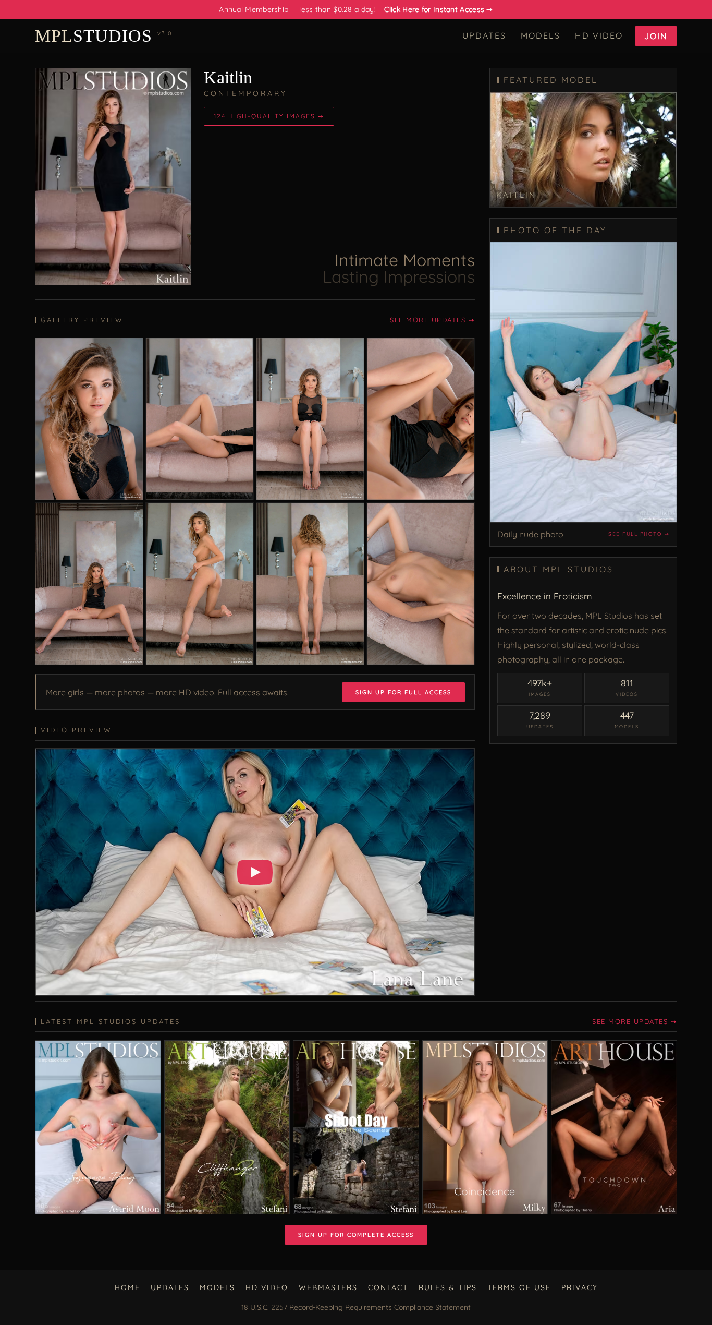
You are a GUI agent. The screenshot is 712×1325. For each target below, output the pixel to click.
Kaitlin (228, 77)
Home (127, 1287)
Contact (388, 1287)
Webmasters (328, 1287)
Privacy (579, 1287)
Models (540, 35)
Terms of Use (519, 1287)
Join (656, 36)
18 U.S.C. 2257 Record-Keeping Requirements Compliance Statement (356, 1307)
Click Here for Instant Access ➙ (438, 9)
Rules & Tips (448, 1287)
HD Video (599, 35)
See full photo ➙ (638, 534)
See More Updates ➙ (432, 320)
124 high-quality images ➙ (269, 116)
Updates (484, 35)
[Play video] (255, 872)
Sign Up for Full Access (403, 692)
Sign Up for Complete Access (356, 1234)
